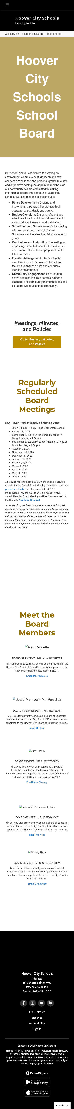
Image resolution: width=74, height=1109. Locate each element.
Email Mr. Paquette (37, 675)
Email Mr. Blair (37, 728)
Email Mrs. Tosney (37, 782)
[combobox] (62, 1105)
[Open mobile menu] (7, 5)
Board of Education (32, 33)
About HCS (11, 33)
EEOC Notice (37, 1012)
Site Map (37, 1017)
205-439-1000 (42, 991)
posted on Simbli (15, 489)
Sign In (37, 1029)
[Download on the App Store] (37, 1093)
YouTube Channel (29, 500)
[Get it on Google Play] (37, 1082)
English (60, 1105)
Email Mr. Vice (37, 834)
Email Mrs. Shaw (37, 883)
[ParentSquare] (37, 1073)
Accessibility (37, 1023)
